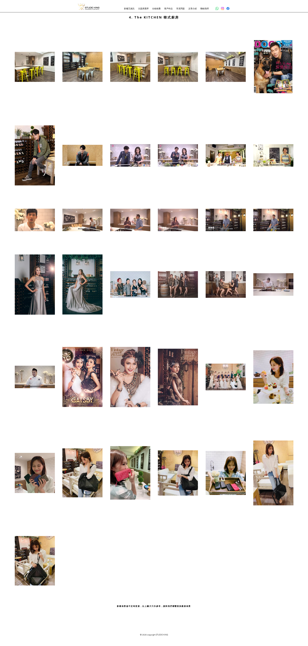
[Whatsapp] (217, 8)
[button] (129, 8)
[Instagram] (222, 8)
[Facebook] (228, 8)
